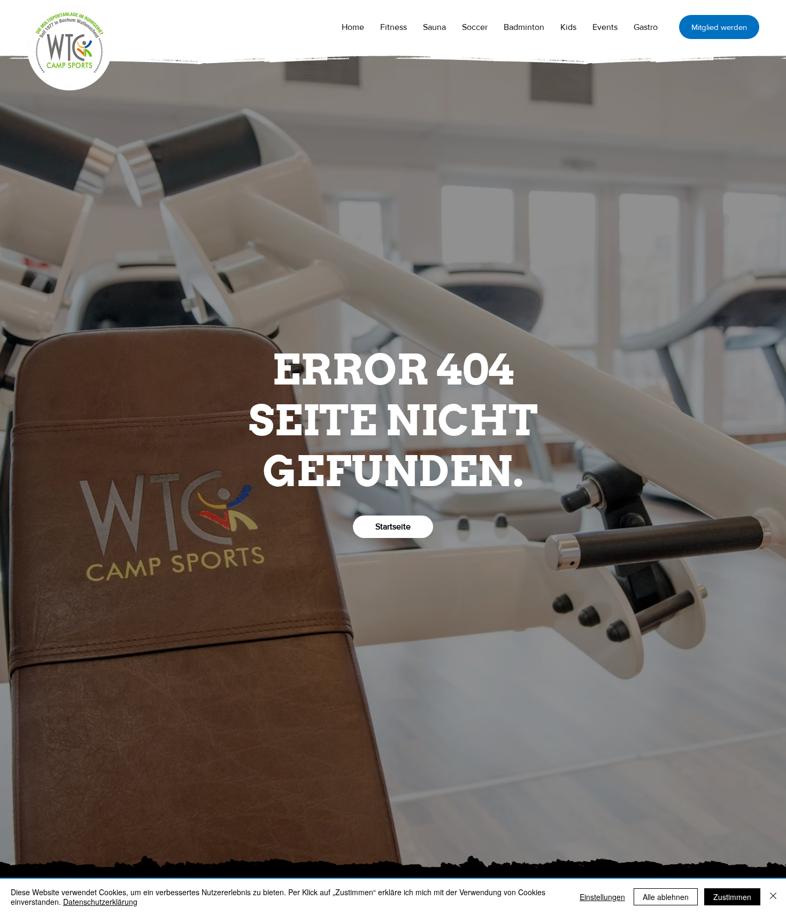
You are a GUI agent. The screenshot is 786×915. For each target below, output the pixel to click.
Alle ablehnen (666, 896)
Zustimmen (732, 896)
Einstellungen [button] (602, 896)
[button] (434, 27)
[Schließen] (773, 896)
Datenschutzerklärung (100, 901)
